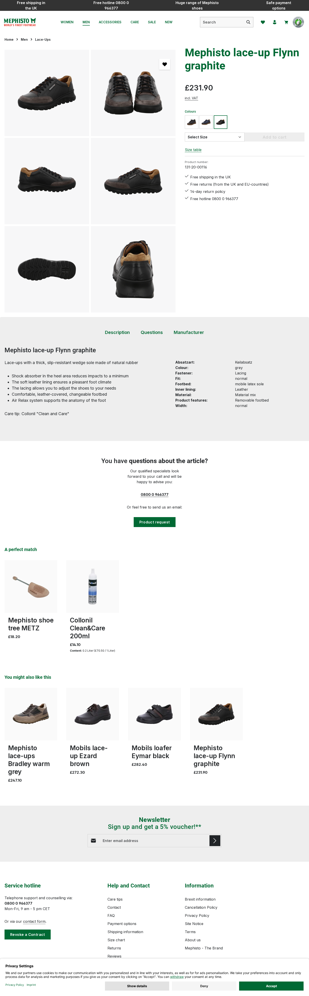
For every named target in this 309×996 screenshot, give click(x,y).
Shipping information (125, 932)
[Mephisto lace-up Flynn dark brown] (191, 122)
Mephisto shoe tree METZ (31, 624)
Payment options (121, 923)
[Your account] (274, 22)
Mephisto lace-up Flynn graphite (214, 756)
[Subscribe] (214, 840)
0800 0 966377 (155, 494)
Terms (190, 932)
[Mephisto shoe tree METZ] (31, 586)
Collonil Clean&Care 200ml (87, 628)
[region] (90, 181)
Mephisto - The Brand (204, 948)
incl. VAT (191, 98)
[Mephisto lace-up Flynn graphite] (47, 93)
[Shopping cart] (286, 22)
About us (193, 940)
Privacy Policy (197, 915)
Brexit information (200, 899)
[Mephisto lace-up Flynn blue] (206, 122)
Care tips (115, 899)
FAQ (111, 915)
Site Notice (194, 923)
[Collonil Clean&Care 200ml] (92, 586)
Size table (193, 149)
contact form (34, 921)
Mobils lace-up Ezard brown (89, 756)
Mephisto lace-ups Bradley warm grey (29, 760)
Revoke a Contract (27, 934)
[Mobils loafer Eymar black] (154, 714)
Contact (114, 907)
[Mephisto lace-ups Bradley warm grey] (31, 714)
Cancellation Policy (201, 907)
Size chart (116, 940)
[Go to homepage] (19, 22)
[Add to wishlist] (164, 64)
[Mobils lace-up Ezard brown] (92, 714)
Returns (114, 948)
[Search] (248, 22)
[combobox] (222, 22)
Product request (154, 522)
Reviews (114, 956)
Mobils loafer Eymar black (152, 752)
